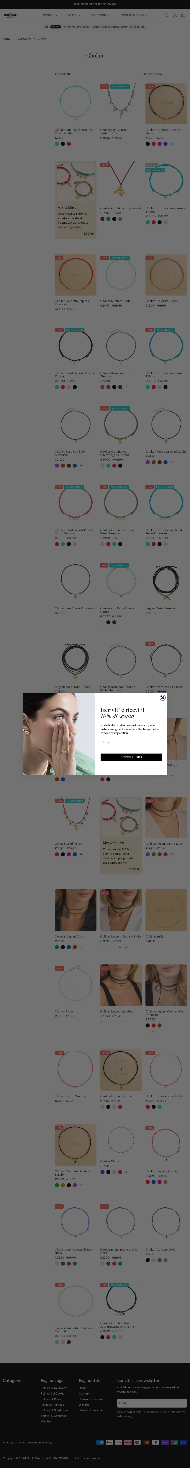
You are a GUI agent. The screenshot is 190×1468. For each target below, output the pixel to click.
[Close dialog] (163, 698)
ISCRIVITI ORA (131, 757)
